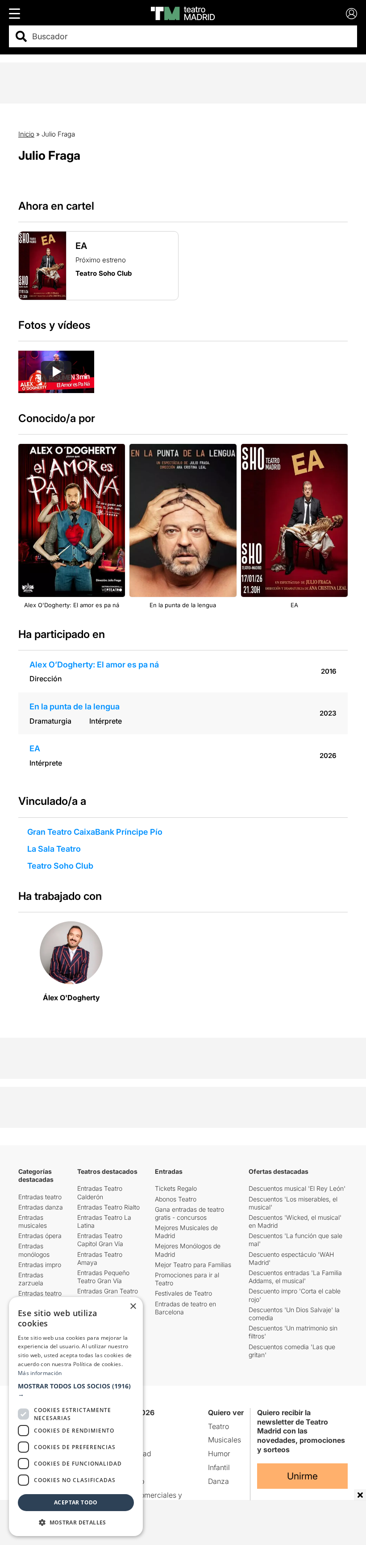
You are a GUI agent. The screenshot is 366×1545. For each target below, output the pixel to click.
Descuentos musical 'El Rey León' (297, 1188)
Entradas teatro (40, 1197)
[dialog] (76, 1416)
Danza (218, 1481)
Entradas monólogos (34, 1250)
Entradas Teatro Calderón (99, 1192)
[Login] (351, 13)
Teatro (218, 1426)
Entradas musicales (32, 1221)
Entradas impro (39, 1264)
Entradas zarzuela (30, 1279)
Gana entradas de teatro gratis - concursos (189, 1213)
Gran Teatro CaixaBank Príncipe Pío (94, 832)
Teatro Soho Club (60, 865)
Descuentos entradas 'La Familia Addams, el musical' (295, 1276)
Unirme (302, 1476)
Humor (219, 1453)
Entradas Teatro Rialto (108, 1207)
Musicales (224, 1439)
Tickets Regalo (176, 1188)
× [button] (132, 1306)
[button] (76, 1390)
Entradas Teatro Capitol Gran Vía (100, 1239)
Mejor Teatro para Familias (193, 1264)
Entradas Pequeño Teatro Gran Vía (103, 1276)
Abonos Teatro (175, 1199)
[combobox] (190, 36)
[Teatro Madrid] (183, 13)
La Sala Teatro (54, 848)
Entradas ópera (40, 1235)
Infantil (219, 1467)
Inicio (26, 134)
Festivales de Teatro (183, 1293)
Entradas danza (40, 1207)
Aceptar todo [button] (76, 1502)
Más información (40, 1373)
